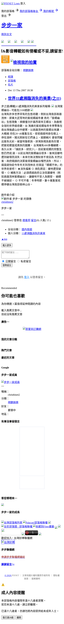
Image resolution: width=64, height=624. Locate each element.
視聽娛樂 (28, 70)
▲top (4, 239)
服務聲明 (36, 578)
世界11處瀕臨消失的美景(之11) (34, 98)
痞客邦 (26, 220)
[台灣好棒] (8, 542)
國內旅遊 (27, 229)
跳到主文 (6, 34)
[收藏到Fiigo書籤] (43, 526)
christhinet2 (7, 202)
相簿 (10, 76)
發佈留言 (7, 265)
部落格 (12, 80)
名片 (10, 84)
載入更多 (7, 245)
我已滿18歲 (8, 617)
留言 (33, 220)
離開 (19, 617)
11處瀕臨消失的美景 (33, 233)
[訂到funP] (59, 526)
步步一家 (11, 25)
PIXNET (15, 575)
